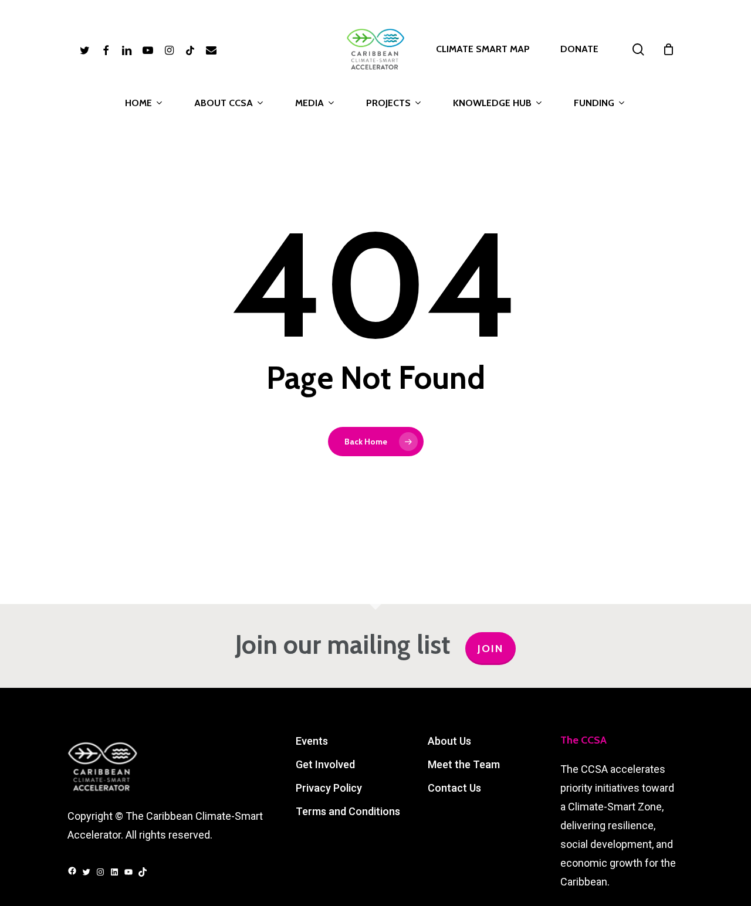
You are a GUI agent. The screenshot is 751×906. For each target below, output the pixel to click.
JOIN (490, 648)
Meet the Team (464, 764)
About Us (449, 741)
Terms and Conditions (348, 811)
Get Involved (325, 764)
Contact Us (454, 788)
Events (312, 741)
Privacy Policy (329, 788)
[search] (638, 49)
